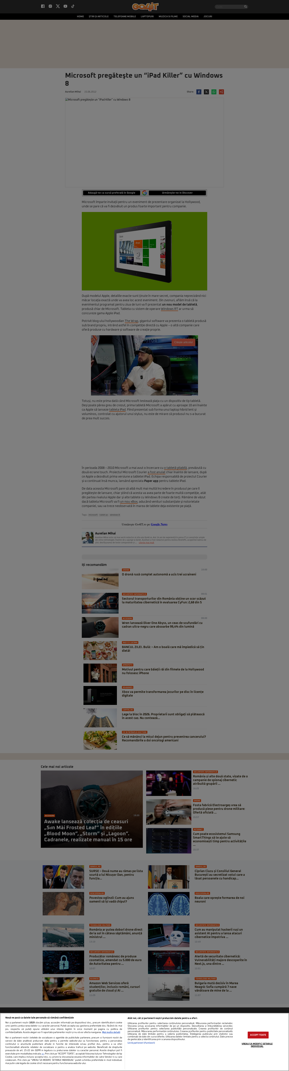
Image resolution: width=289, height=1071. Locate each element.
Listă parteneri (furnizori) (141, 1043)
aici (43, 1054)
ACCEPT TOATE (258, 1035)
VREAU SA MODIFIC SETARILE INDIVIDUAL (257, 1045)
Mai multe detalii (111, 1032)
